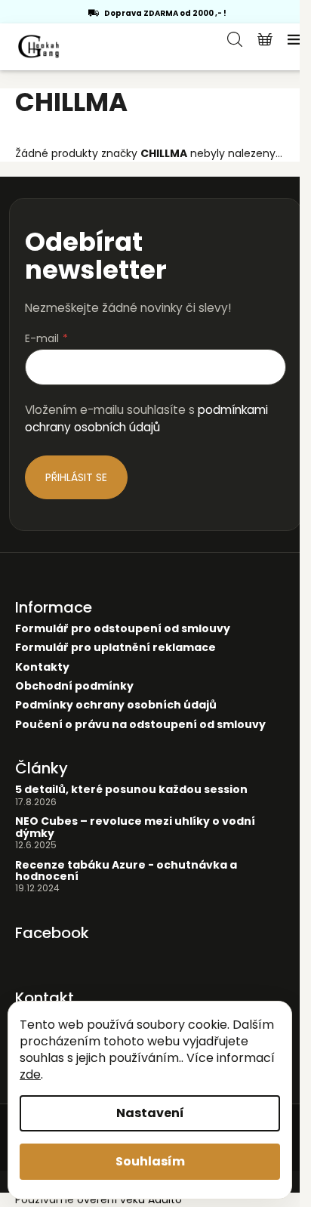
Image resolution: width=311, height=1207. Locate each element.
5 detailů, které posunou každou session (131, 789)
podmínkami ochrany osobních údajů (146, 418)
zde (30, 1074)
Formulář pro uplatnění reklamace (115, 647)
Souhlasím (150, 1161)
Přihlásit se (76, 477)
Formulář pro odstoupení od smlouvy (122, 628)
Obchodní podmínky (74, 686)
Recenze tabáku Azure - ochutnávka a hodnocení (126, 871)
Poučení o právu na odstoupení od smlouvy (140, 724)
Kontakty (42, 667)
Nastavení (150, 1113)
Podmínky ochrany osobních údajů (116, 705)
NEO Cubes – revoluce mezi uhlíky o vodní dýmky (135, 827)
